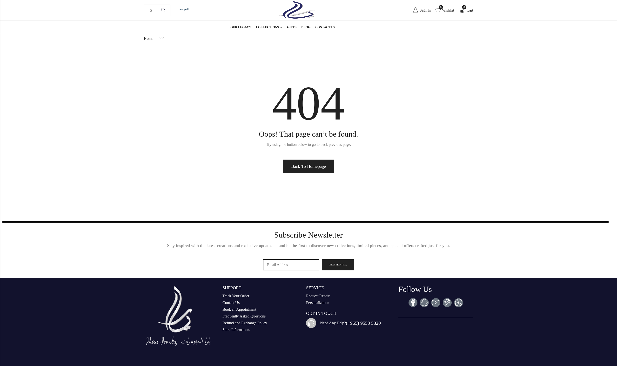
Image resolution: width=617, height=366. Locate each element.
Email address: (291, 264)
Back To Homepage (308, 166)
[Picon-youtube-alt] (435, 302)
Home (148, 38)
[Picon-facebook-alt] (413, 302)
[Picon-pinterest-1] (447, 302)
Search (163, 10)
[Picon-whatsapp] (458, 302)
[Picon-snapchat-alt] (424, 302)
